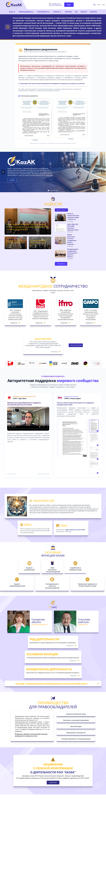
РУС (94, 4)
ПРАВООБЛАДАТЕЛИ (25, 12)
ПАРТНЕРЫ (68, 12)
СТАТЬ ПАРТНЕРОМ (76, 345)
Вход (69, 5)
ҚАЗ (99, 4)
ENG (104, 4)
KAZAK (11, 12)
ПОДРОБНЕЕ (53, 782)
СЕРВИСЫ (56, 12)
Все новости (61, 264)
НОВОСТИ (84, 12)
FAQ (76, 12)
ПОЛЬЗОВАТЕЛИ (42, 12)
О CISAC (11, 181)
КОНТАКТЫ (93, 12)
